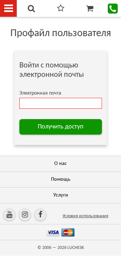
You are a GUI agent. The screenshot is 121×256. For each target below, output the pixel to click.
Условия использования (85, 216)
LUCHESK (75, 247)
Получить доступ (60, 127)
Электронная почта (40, 93)
